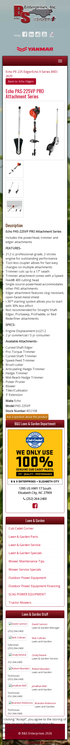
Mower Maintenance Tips (26, 561)
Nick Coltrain (39, 638)
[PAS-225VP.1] (14, 189)
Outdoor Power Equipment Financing (34, 586)
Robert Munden (41, 668)
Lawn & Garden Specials (25, 553)
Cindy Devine (39, 655)
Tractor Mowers (20, 602)
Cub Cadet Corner (21, 528)
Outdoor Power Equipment (27, 578)
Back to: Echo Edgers (21, 81)
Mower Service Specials (25, 569)
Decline (22, 737)
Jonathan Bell (39, 686)
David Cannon (39, 624)
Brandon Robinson (45, 703)
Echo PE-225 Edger (19, 72)
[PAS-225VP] (14, 170)
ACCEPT (7, 737)
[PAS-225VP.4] (14, 209)
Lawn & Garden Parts (23, 537)
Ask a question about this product (27, 417)
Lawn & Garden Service (25, 545)
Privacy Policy (35, 743)
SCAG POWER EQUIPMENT (27, 594)
